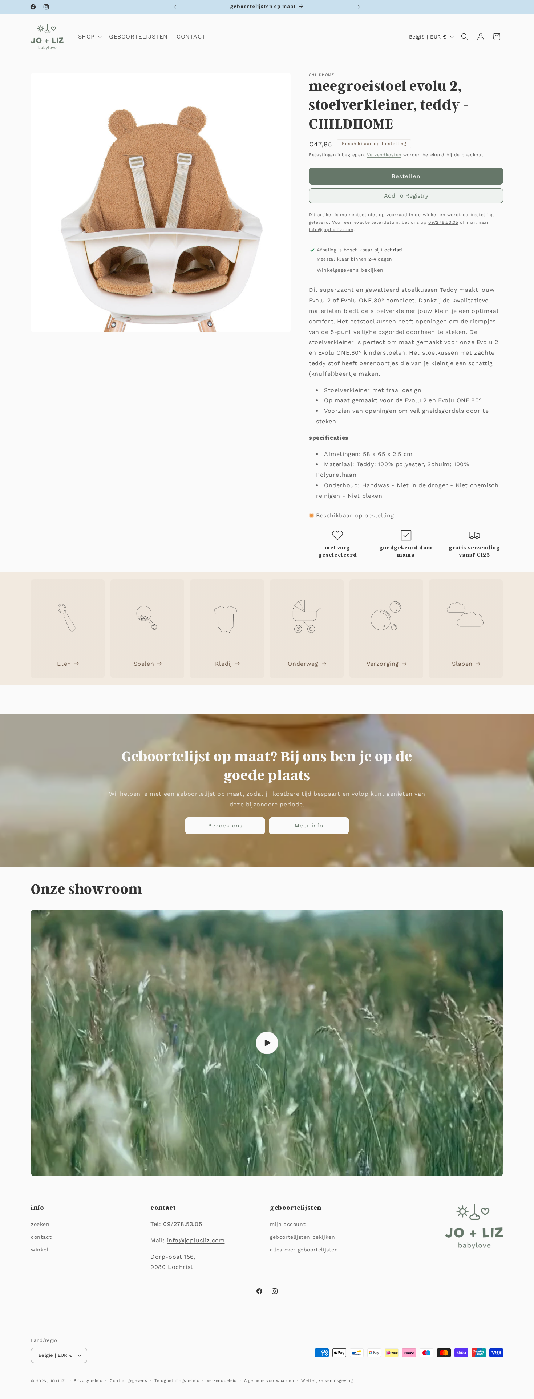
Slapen (462, 663)
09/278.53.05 (443, 222)
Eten (64, 663)
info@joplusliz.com (331, 229)
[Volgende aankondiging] (359, 7)
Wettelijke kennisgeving (327, 1380)
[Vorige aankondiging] (175, 7)
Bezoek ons (225, 825)
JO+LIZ (57, 1381)
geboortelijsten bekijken (302, 1237)
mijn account (288, 1224)
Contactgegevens (128, 1380)
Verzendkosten (384, 154)
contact (41, 1237)
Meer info (309, 825)
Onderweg (303, 663)
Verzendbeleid (222, 1380)
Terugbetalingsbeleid (176, 1380)
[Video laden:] (267, 1043)
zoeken (40, 1224)
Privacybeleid (88, 1380)
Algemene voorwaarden (269, 1380)
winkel (40, 1250)
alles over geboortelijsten (304, 1250)
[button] (89, 37)
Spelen (144, 663)
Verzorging (383, 663)
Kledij (223, 663)
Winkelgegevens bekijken (350, 270)
